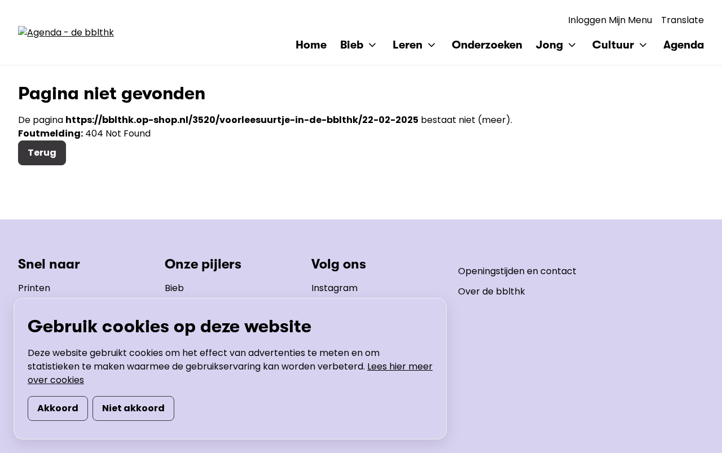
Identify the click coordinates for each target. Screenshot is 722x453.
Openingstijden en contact (517, 271)
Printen (34, 288)
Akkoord (57, 408)
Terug (42, 152)
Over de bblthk (491, 291)
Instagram (334, 288)
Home (311, 44)
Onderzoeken (487, 44)
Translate (682, 20)
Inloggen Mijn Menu (610, 20)
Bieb (174, 288)
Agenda (683, 44)
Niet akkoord (133, 408)
